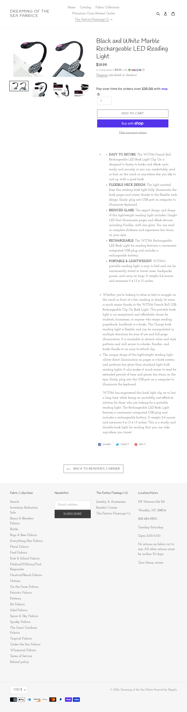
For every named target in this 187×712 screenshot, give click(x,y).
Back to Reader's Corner (96, 469)
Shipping (102, 75)
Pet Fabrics (17, 604)
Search (14, 502)
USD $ (18, 689)
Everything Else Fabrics (26, 541)
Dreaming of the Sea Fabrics (30, 13)
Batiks (14, 529)
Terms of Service (21, 656)
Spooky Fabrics (20, 622)
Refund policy (19, 662)
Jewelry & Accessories (111, 502)
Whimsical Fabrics (23, 650)
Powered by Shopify (165, 689)
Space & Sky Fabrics (24, 616)
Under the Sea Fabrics (25, 644)
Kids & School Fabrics (24, 558)
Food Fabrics (18, 552)
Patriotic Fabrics (21, 592)
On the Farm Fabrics (24, 587)
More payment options (133, 132)
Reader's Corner (106, 507)
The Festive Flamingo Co (113, 513)
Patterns (15, 598)
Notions (15, 581)
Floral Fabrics (19, 547)
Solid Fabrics (18, 610)
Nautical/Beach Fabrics (26, 575)
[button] (120, 70)
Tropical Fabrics (21, 638)
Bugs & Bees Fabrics (23, 535)
